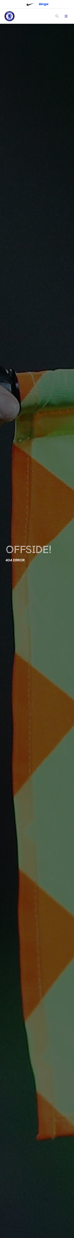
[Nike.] (30, 4)
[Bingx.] (43, 4)
